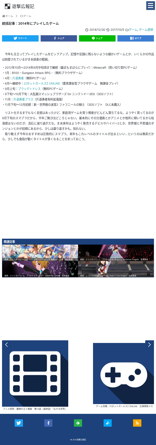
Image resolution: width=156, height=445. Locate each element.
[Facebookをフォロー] (48, 423)
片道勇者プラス (23, 99)
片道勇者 (18, 78)
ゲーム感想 (146, 29)
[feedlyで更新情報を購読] (78, 423)
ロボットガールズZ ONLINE (42, 83)
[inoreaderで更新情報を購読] (108, 423)
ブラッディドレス (29, 88)
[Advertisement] (78, 191)
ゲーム (133, 29)
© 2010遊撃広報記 (78, 439)
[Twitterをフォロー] (19, 423)
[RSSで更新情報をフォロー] (137, 423)
